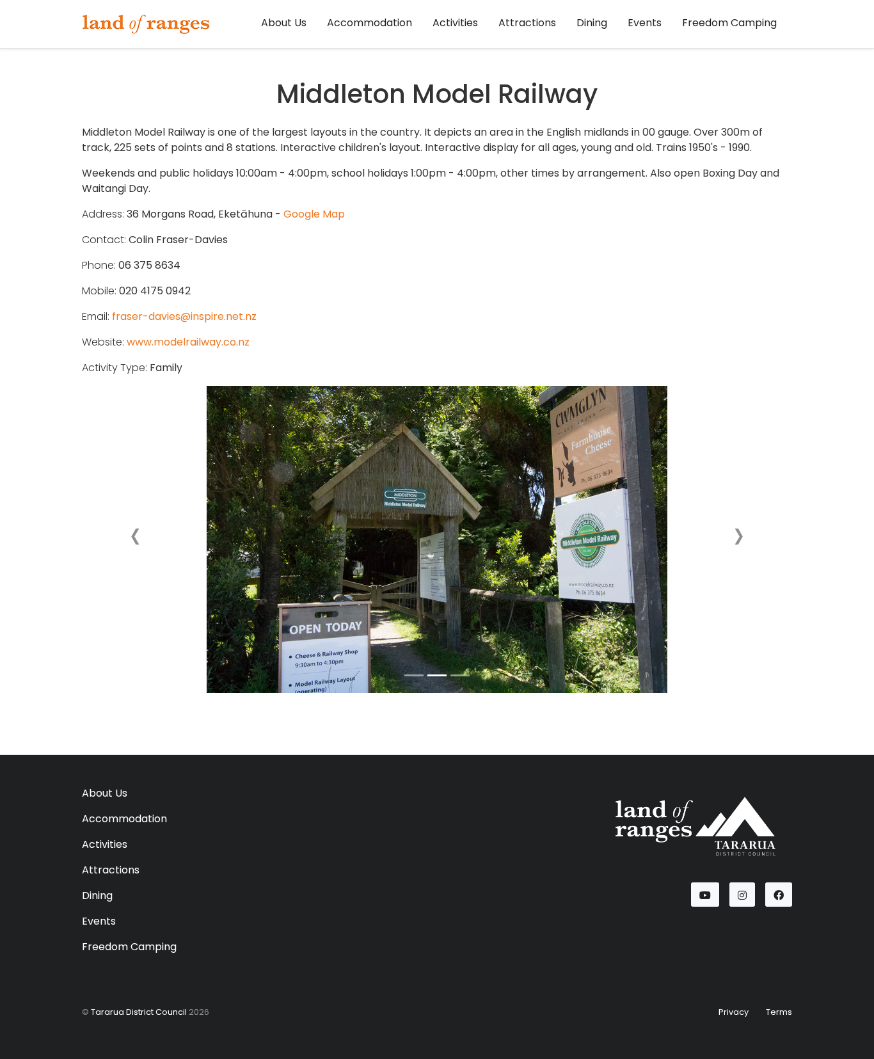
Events (645, 22)
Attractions (527, 22)
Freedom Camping (729, 22)
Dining (591, 22)
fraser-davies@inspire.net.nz (184, 316)
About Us (283, 22)
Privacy (734, 1012)
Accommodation (369, 22)
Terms (779, 1012)
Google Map (314, 214)
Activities (455, 22)
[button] (135, 539)
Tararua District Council (139, 1012)
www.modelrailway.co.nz (188, 342)
